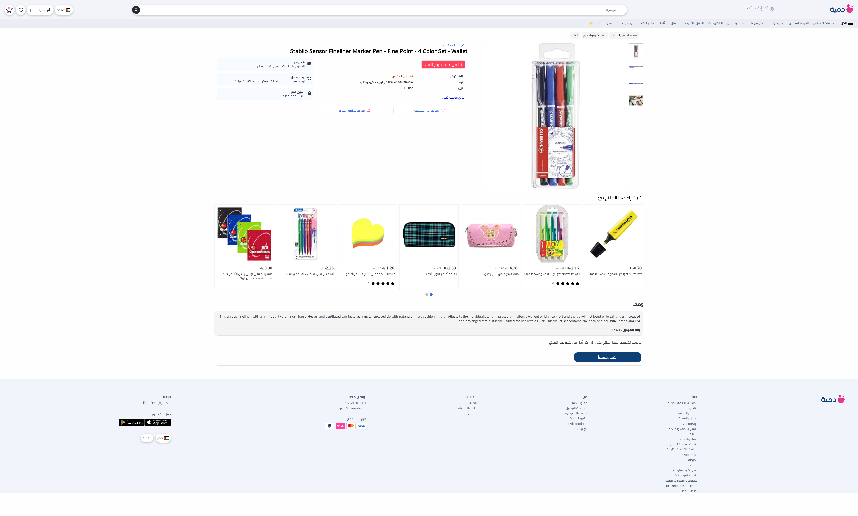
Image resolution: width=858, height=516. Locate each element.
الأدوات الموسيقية (686, 475)
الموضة (692, 460)
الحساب (472, 403)
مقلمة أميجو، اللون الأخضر (441, 274)
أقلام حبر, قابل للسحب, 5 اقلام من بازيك (310, 274)
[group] (636, 50)
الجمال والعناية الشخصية (682, 403)
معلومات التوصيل (576, 408)
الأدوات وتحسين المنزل (683, 444)
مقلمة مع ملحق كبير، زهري (501, 274)
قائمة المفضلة (467, 408)
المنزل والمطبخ (688, 418)
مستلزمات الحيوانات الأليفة (681, 481)
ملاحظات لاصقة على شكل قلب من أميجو (370, 274)
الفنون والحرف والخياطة (683, 429)
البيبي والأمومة (687, 413)
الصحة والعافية (688, 455)
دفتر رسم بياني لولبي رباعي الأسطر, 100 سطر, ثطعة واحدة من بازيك (247, 276)
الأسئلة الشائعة (577, 424)
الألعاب (693, 408)
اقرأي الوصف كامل (453, 97)
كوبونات (582, 429)
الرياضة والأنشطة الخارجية (682, 449)
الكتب (693, 465)
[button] (431, 294)
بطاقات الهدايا (689, 491)
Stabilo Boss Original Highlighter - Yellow (615, 274)
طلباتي (472, 413)
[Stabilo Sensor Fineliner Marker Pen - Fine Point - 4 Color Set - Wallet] (556, 116)
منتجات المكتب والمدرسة (681, 486)
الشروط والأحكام (577, 418)
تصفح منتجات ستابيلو (455, 45)
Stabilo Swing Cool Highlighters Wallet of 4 (552, 274)
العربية (147, 438)
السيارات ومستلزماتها (684, 470)
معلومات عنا (579, 403)
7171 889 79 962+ (355, 403)
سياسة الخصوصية (576, 413)
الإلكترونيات (690, 424)
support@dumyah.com (350, 408)
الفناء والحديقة (688, 439)
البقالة (693, 434)
